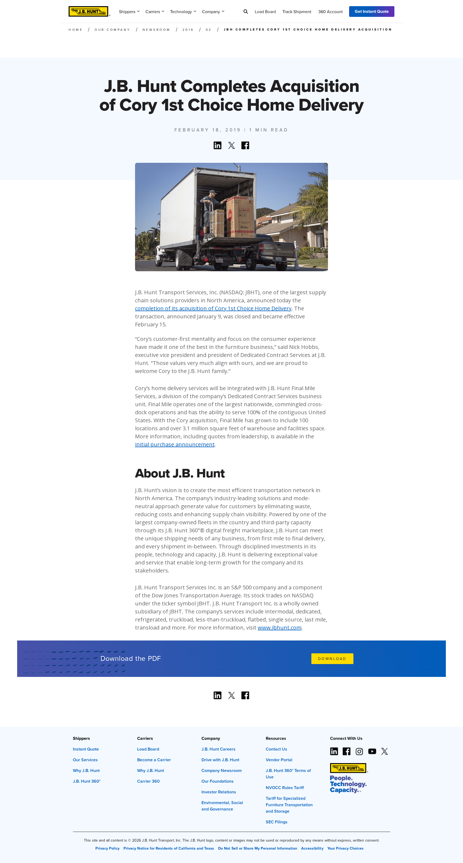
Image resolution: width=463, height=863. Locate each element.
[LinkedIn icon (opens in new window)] (334, 749)
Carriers (152, 11)
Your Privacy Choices (345, 848)
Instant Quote (86, 749)
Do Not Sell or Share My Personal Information (257, 848)
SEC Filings (276, 822)
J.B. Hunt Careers (218, 749)
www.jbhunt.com (279, 627)
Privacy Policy (107, 848)
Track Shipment (296, 11)
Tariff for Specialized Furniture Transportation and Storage (289, 804)
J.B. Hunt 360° (86, 781)
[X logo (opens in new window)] (384, 749)
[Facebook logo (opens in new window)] (346, 749)
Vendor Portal (279, 760)
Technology (181, 11)
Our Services (85, 760)
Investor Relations (218, 792)
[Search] (246, 11)
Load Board (265, 11)
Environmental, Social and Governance (222, 806)
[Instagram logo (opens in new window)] (359, 749)
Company (211, 11)
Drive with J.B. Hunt (220, 760)
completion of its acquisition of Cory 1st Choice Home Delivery (213, 308)
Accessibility (312, 848)
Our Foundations (217, 781)
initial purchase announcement (175, 444)
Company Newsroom (221, 770)
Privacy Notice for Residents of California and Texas (169, 848)
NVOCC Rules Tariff (285, 788)
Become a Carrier (154, 760)
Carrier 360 (148, 781)
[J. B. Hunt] (89, 10)
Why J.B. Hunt (86, 770)
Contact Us (276, 749)
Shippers (127, 11)
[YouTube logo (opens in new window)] (372, 749)
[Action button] (218, 145)
